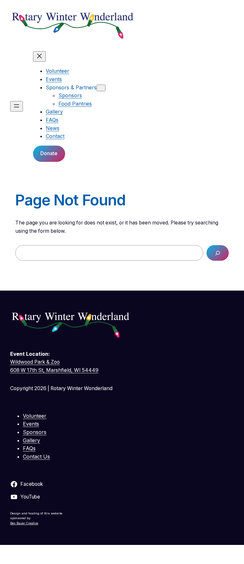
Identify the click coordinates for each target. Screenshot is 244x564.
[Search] (218, 253)
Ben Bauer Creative (24, 523)
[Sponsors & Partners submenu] (101, 88)
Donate (49, 153)
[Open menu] (16, 106)
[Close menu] (39, 56)
